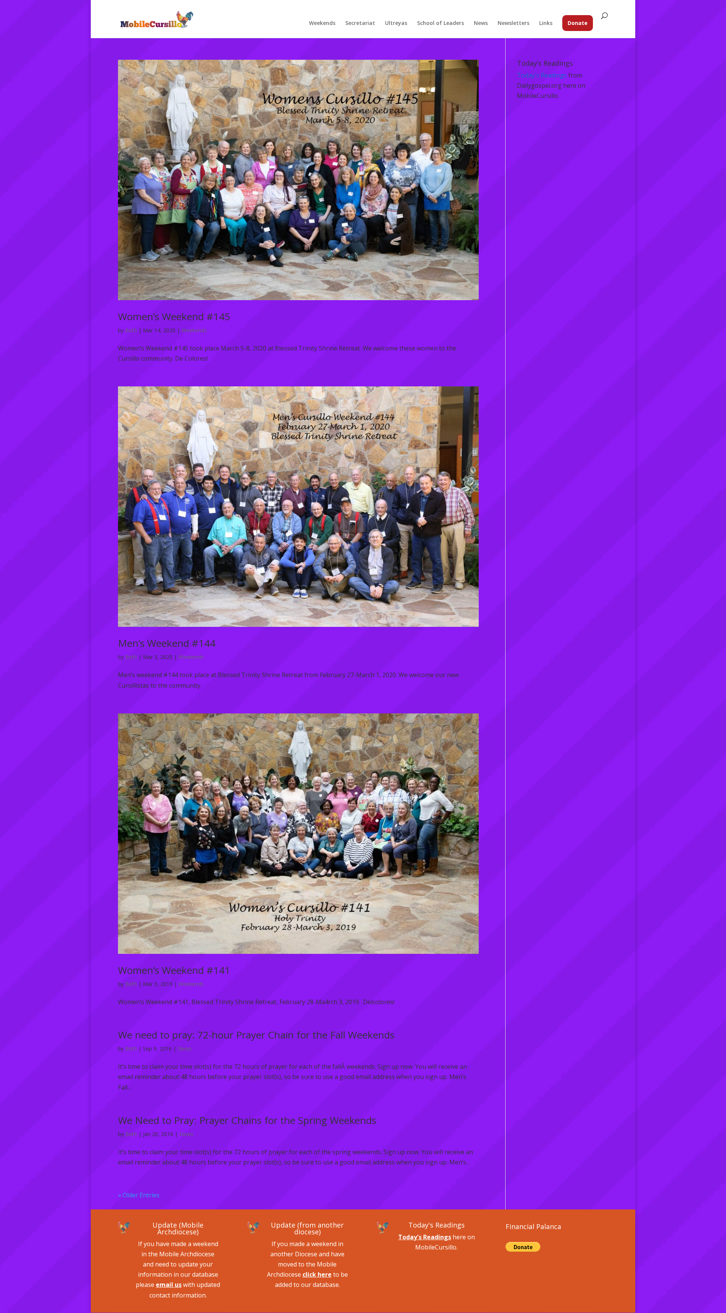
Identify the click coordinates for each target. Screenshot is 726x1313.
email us (169, 1284)
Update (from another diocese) (307, 1228)
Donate (578, 22)
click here (317, 1274)
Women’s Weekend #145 (174, 316)
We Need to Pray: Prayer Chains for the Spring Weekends (247, 1120)
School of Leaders (440, 23)
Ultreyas (396, 23)
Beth (131, 330)
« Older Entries (139, 1195)
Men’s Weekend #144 (167, 643)
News (481, 23)
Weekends (322, 23)
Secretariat (360, 23)
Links (545, 23)
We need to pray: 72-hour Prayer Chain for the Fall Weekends (256, 1035)
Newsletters (513, 23)
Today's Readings (542, 75)
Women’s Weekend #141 (174, 970)
